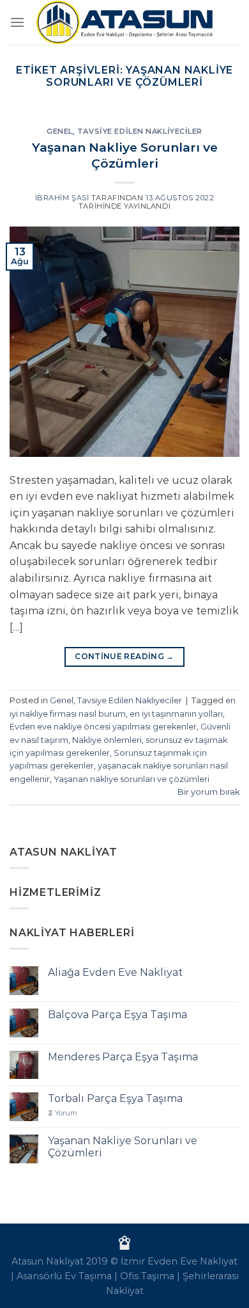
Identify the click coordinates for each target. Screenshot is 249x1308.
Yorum (62, 1113)
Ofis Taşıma (147, 1276)
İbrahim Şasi (62, 197)
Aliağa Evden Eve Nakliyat (115, 972)
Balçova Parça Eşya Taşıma (117, 1015)
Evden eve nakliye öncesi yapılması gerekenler (103, 726)
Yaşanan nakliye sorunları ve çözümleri (131, 779)
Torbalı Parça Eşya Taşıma (115, 1098)
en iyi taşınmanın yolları (176, 714)
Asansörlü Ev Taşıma (64, 1276)
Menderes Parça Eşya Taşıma (123, 1057)
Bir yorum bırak (208, 792)
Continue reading (124, 656)
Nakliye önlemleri (107, 740)
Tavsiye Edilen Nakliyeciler (139, 131)
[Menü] (17, 22)
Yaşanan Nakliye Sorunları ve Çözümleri (125, 155)
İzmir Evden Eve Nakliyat (179, 1261)
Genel (60, 131)
